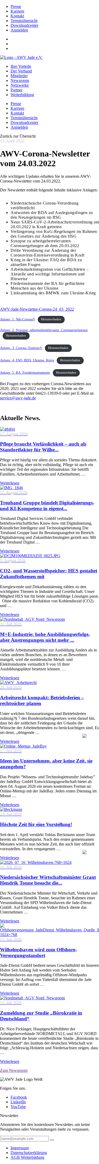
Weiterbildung (22, 94)
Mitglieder (19, 76)
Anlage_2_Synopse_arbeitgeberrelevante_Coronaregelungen (44, 330)
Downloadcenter (24, 25)
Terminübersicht (24, 20)
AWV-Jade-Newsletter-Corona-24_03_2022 (37, 309)
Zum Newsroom (13, 1070)
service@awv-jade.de (18, 398)
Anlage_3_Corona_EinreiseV (21, 348)
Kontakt (17, 16)
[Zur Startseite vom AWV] (21, 57)
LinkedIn (18, 1102)
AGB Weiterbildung (27, 1157)
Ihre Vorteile (21, 66)
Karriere (17, 11)
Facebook (19, 1097)
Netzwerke (20, 85)
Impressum (20, 1148)
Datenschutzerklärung (29, 1152)
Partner (16, 90)
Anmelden (19, 30)
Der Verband (21, 71)
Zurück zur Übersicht (18, 136)
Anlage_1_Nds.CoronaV (17, 319)
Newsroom (20, 80)
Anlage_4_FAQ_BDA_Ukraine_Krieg (27, 360)
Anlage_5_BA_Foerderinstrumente (25, 372)
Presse (16, 6)
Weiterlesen (9, 483)
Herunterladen (51, 319)
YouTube (18, 1106)
